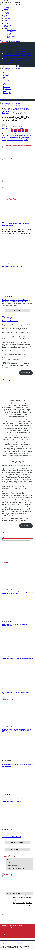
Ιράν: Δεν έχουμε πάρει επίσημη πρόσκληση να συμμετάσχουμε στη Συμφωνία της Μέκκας (16, 50)
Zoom (9, 33)
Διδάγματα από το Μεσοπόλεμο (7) (15, 799)
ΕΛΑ (8, 862)
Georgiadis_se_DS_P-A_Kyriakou (13, 128)
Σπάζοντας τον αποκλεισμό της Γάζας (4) (22, 897)
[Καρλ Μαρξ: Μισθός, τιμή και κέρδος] (17, 264)
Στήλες (6, 28)
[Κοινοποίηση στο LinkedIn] (19, 130)
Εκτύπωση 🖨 (26, 373)
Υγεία (5, 22)
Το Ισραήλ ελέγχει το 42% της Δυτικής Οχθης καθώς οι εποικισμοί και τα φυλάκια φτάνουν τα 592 (18, 59)
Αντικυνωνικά (11, 36)
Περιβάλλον (7, 20)
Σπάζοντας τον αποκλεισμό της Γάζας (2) (22, 903)
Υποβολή (20, 943)
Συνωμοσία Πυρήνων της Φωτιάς (15, 868)
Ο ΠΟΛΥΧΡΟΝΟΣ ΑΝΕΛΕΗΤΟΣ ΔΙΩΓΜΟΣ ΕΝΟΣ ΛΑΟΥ (16, 692)
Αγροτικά (6, 15)
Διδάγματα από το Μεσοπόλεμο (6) (15, 835)
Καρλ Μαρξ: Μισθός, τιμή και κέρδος (14, 266)
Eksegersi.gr (8, 126)
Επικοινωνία (13, 940)
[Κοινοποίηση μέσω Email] (23, 130)
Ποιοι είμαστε (8, 940)
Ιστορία (6, 26)
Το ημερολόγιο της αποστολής (21, 895)
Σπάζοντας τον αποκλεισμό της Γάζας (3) (22, 900)
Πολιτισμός (7, 23)
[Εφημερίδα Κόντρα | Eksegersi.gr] (10, 68)
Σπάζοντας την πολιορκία (13, 893)
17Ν (8, 859)
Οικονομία (7, 12)
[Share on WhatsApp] (26, 130)
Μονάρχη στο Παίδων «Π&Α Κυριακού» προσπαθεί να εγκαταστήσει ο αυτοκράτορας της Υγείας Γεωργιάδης (17, 138)
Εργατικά (6, 13)
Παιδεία (6, 17)
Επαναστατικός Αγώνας (13, 865)
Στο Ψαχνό (10, 31)
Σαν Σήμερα (7, 318)
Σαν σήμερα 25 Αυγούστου (11, 46)
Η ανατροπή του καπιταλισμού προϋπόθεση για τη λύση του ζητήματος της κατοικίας (17, 592)
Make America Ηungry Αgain (11, 48)
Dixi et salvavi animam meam (15, 38)
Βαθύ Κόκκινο (11, 35)
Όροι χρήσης (18, 940)
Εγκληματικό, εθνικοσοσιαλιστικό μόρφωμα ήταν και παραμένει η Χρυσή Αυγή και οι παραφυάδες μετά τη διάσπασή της (16, 730)
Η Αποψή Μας (11, 30)
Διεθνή (6, 10)
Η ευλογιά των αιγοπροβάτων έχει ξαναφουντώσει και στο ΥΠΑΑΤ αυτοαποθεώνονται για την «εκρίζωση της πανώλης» (18, 55)
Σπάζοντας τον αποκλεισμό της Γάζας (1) (22, 906)
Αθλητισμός (7, 25)
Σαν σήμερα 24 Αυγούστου (11, 62)
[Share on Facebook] (11, 130)
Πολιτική (6, 9)
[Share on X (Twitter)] (15, 130)
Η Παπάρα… (7, 380)
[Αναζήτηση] (0, 106)
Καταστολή (7, 18)
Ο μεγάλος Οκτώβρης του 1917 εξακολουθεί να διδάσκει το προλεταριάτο (17, 764)
